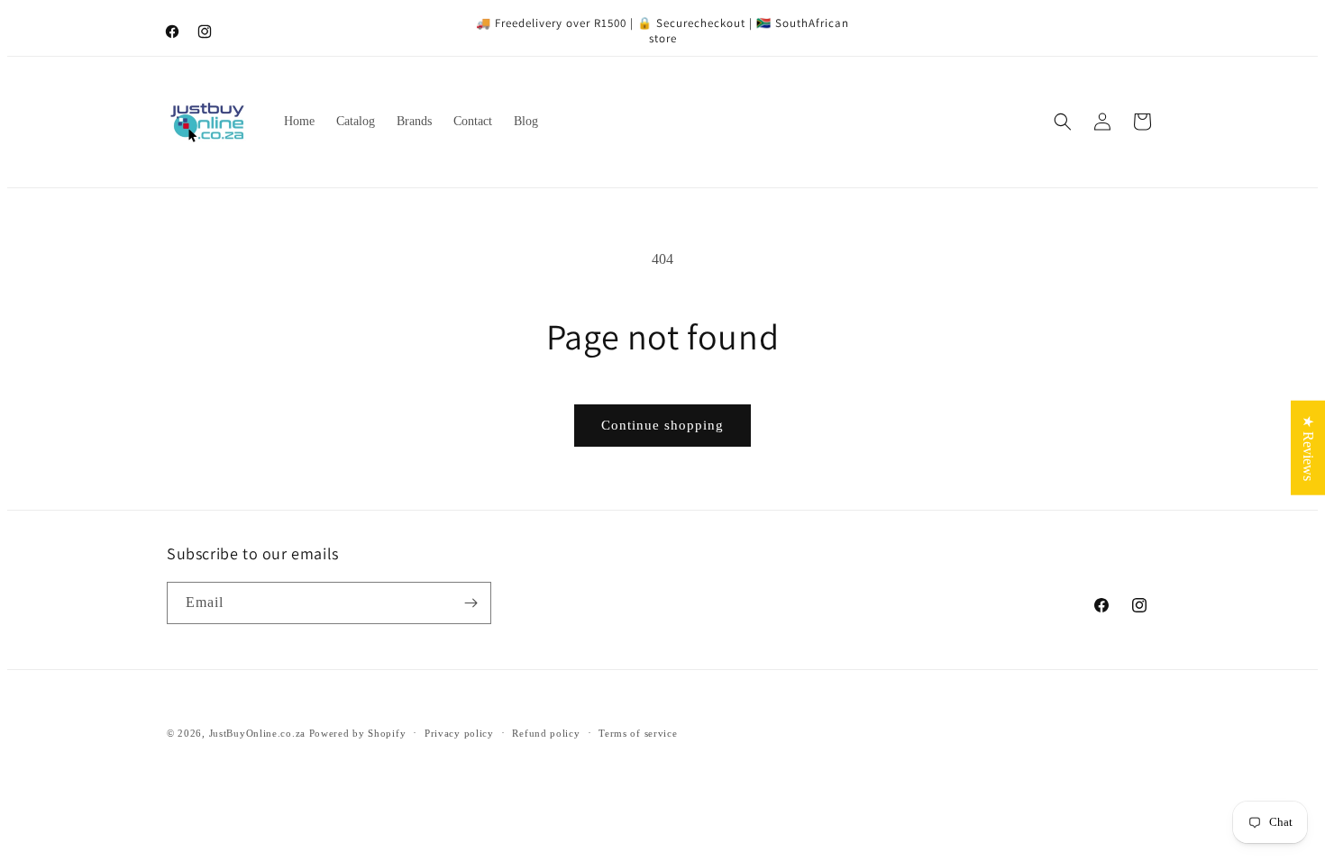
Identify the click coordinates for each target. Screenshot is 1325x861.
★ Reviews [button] (1308, 448)
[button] (1063, 121)
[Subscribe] (470, 603)
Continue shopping (662, 425)
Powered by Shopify (358, 733)
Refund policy (546, 733)
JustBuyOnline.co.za (257, 733)
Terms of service (638, 733)
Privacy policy (459, 733)
